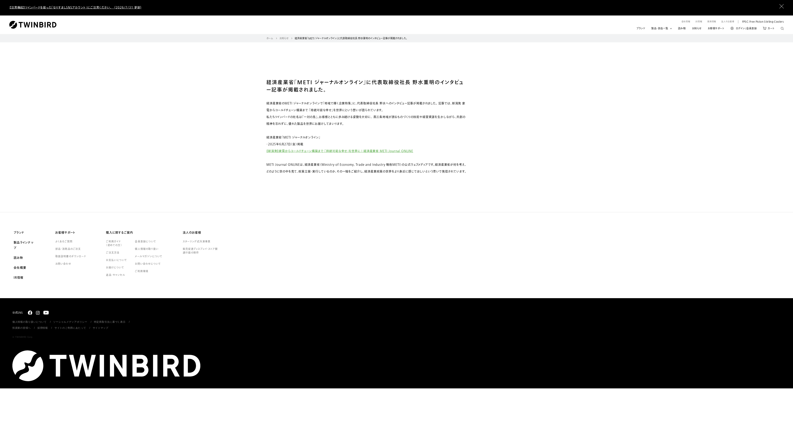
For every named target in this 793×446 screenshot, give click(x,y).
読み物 (682, 28)
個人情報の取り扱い (147, 249)
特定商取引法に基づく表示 (110, 321)
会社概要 (20, 268)
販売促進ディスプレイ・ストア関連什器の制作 (200, 251)
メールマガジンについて (148, 256)
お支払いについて (116, 260)
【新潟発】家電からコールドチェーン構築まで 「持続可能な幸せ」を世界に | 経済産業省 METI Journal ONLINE (339, 151)
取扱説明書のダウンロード (70, 256)
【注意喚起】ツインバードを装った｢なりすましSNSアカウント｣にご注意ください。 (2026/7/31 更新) (75, 7)
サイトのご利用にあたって (70, 327)
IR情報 (698, 21)
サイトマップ (100, 327)
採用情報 (711, 21)
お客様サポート (716, 28)
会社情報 (686, 21)
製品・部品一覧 (659, 28)
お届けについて (115, 267)
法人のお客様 (727, 21)
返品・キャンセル (115, 275)
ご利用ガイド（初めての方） (114, 243)
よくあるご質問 (63, 241)
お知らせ (697, 28)
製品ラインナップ (23, 245)
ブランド (640, 28)
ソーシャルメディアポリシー (70, 321)
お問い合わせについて (148, 264)
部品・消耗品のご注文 (68, 249)
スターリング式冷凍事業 (196, 241)
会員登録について (145, 241)
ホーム (269, 38)
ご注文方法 (112, 253)
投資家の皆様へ (21, 327)
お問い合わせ (63, 264)
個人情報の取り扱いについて (29, 321)
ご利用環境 (141, 271)
